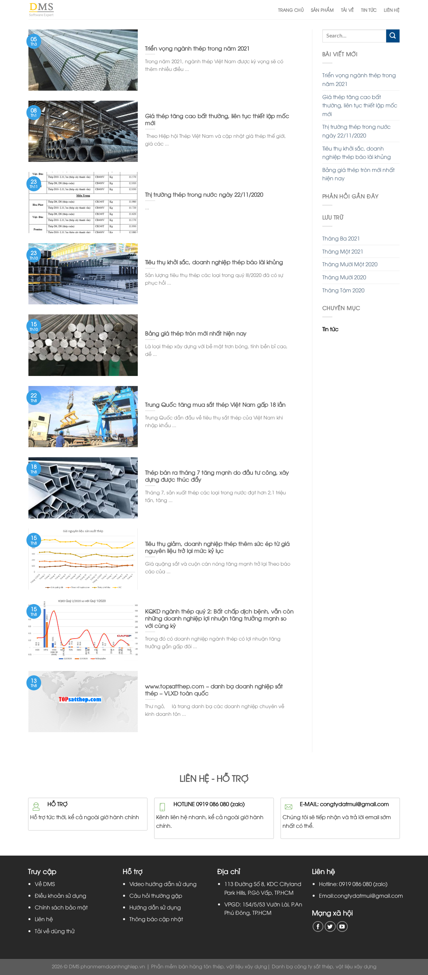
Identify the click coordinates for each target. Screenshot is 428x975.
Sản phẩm (322, 10)
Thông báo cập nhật (156, 918)
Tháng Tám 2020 (343, 290)
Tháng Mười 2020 (344, 277)
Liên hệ (392, 10)
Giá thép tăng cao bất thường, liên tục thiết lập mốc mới (359, 105)
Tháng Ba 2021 (341, 238)
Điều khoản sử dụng (60, 895)
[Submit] (393, 35)
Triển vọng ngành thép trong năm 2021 (359, 79)
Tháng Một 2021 (342, 251)
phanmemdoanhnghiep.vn (113, 966)
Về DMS (45, 883)
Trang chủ (290, 10)
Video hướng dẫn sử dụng (163, 883)
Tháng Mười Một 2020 (350, 264)
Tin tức (369, 10)
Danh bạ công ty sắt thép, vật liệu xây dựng (324, 966)
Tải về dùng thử (55, 931)
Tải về (347, 10)
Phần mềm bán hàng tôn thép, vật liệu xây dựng (209, 966)
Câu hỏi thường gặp (155, 895)
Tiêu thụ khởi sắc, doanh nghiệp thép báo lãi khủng (356, 152)
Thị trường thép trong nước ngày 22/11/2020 (356, 131)
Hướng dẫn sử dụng (155, 907)
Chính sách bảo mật (61, 907)
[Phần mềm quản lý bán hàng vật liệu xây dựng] (41, 9)
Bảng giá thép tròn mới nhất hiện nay (358, 174)
